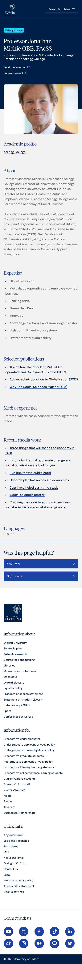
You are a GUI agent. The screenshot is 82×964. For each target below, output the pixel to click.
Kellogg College (15, 152)
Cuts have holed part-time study (34, 488)
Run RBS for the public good (30, 473)
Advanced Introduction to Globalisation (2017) (44, 379)
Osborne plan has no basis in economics (39, 480)
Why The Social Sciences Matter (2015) (38, 387)
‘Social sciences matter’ (27, 495)
